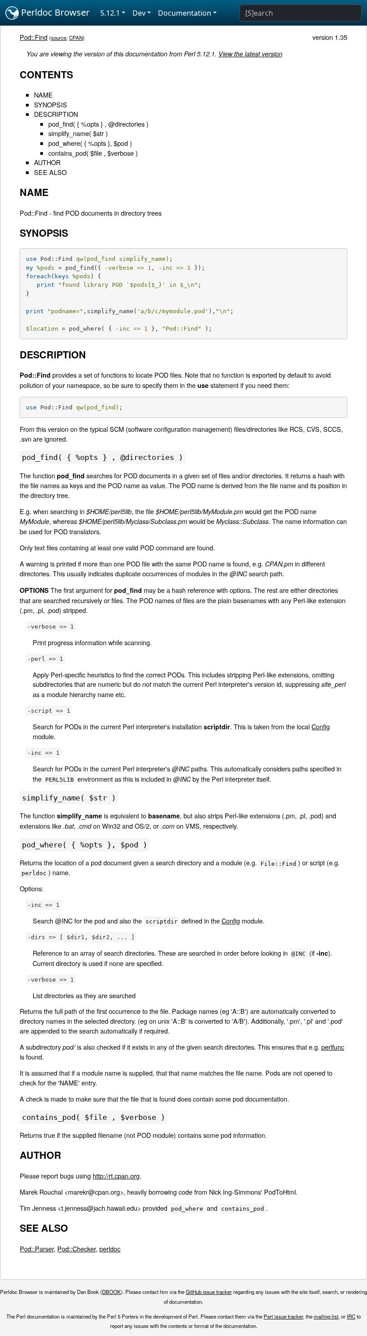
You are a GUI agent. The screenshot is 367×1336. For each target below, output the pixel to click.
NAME (43, 94)
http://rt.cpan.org (116, 1175)
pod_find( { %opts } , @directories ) (98, 123)
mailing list (326, 1316)
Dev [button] (138, 13)
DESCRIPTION (56, 114)
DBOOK (111, 1291)
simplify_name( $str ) (78, 133)
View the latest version (250, 53)
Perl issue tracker (283, 1316)
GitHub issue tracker (209, 1291)
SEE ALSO (50, 172)
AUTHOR (47, 162)
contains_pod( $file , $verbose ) (93, 152)
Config (321, 726)
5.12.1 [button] (110, 13)
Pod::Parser (37, 1248)
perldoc (109, 1248)
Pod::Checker (76, 1248)
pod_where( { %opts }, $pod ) (90, 143)
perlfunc (332, 1046)
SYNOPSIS (50, 104)
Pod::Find (33, 37)
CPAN (76, 37)
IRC (351, 1316)
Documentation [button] (184, 13)
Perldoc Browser (54, 12)
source (58, 37)
